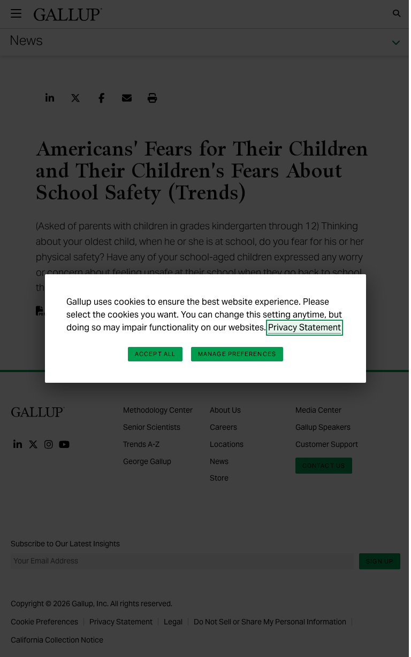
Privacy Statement (304, 327)
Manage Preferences (237, 354)
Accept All (155, 354)
